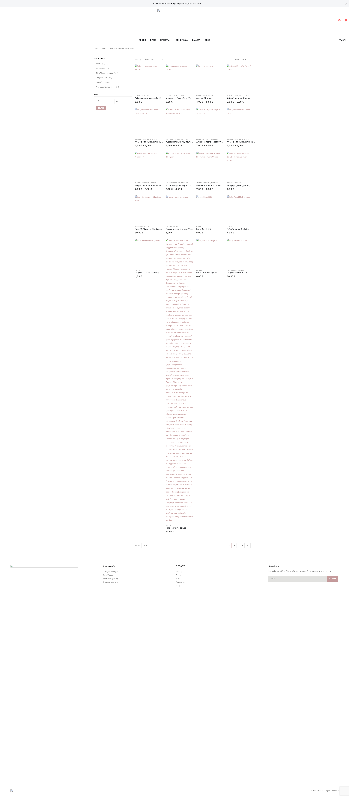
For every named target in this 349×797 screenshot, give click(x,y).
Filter (101, 108)
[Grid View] (250, 59)
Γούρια (168, 96)
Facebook (13, 775)
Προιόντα (179, 575)
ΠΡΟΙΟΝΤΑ (164, 40)
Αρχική (178, 572)
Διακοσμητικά (207, 96)
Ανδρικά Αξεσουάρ (234, 96)
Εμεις (153, 40)
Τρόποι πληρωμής (110, 579)
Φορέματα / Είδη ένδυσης (105, 87)
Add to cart (158, 69)
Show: (237, 59)
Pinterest (18, 775)
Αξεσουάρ (100, 64)
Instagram (23, 775)
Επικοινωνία (181, 582)
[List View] (253, 59)
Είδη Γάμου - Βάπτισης (105, 73)
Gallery (196, 40)
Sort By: (138, 59)
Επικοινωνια (182, 40)
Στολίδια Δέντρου (142, 96)
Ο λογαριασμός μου (111, 572)
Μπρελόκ (245, 96)
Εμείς (178, 579)
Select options (189, 69)
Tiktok (28, 775)
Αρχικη (142, 40)
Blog (207, 40)
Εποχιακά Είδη (101, 78)
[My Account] (331, 21)
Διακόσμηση (100, 68)
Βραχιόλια (139, 226)
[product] (149, 78)
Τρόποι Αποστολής (110, 582)
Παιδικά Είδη (101, 82)
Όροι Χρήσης (108, 575)
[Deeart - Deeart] (174, 21)
